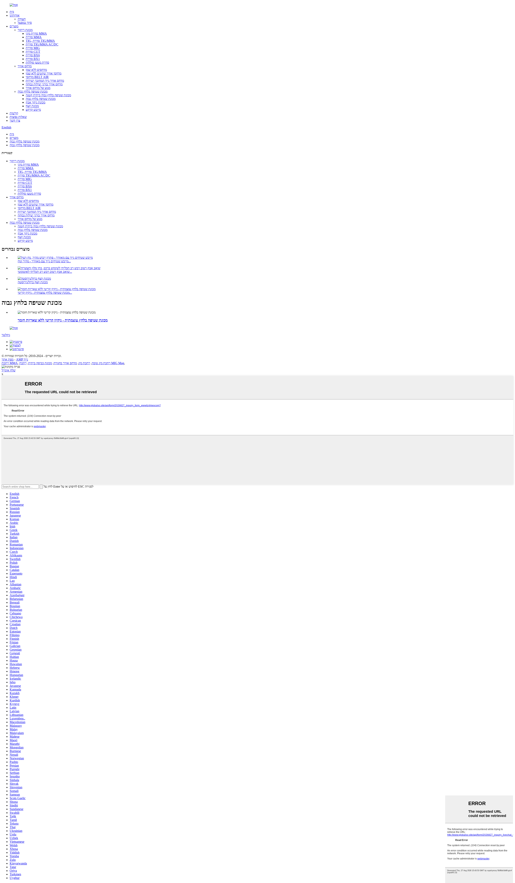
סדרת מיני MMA (36, 33)
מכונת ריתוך (25, 30)
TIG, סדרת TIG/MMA (40, 40)
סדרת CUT (33, 51)
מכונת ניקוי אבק (35, 102)
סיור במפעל (25, 22)
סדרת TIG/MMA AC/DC (42, 44)
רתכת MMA (10, 363)
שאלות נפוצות (18, 117)
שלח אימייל (8, 370)
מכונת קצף (32, 106)
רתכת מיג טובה (101, 363)
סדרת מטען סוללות (37, 62)
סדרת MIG (33, 48)
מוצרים (14, 26)
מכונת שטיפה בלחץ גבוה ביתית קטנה (48, 95)
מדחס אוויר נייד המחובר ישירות (45, 80)
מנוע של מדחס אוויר (38, 88)
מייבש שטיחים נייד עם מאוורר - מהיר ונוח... (44, 261)
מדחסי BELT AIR (37, 77)
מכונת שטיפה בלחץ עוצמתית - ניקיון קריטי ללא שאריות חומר (63, 320)
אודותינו (15, 15)
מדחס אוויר (25, 66)
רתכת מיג (84, 363)
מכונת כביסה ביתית (40, 363)
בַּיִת (12, 11)
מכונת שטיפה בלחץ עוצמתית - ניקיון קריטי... (45, 292)
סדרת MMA (34, 37)
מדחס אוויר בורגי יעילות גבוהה (44, 84)
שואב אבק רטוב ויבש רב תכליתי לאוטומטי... (45, 271)
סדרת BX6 (33, 55)
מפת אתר (7, 359)
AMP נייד (22, 359)
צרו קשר (15, 120)
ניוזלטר (6, 335)
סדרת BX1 (33, 59)
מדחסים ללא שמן (36, 69)
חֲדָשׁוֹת (14, 113)
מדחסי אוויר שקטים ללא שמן (43, 73)
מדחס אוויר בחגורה (65, 363)
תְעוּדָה (22, 19)
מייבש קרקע (33, 109)
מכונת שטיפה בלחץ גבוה (32, 91)
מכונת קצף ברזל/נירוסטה (33, 282)
